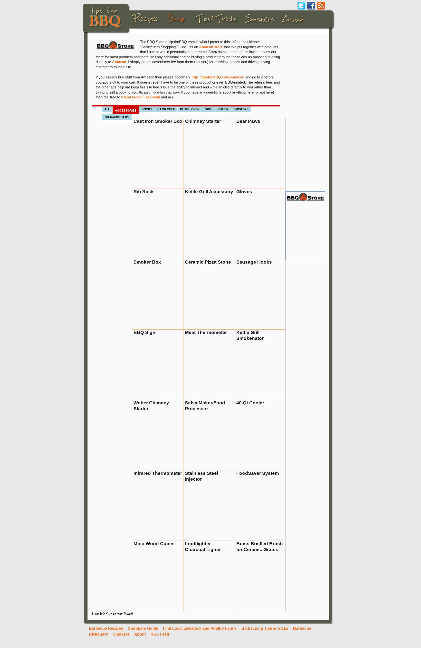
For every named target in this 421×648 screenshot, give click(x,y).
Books (147, 109)
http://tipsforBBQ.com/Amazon (217, 77)
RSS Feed (160, 634)
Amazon (119, 62)
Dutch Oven (190, 109)
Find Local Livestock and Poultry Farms (200, 628)
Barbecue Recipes (106, 628)
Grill (209, 109)
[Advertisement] (305, 112)
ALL (107, 109)
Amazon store (211, 47)
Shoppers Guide (143, 628)
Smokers (241, 109)
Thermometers (116, 117)
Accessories (125, 110)
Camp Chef (166, 109)
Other (223, 109)
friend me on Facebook (140, 97)
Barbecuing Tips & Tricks (264, 628)
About (140, 634)
